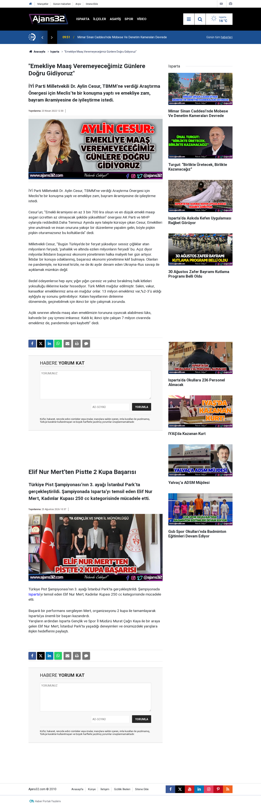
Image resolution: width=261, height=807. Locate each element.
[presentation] (42, 37)
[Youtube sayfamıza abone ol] (189, 789)
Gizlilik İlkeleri (122, 789)
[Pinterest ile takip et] (218, 789)
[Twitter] (41, 343)
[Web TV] (221, 4)
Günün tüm (219, 37)
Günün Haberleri (62, 3)
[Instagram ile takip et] (208, 789)
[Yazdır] (77, 343)
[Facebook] (32, 343)
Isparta (82, 19)
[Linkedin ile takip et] (199, 789)
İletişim (105, 789)
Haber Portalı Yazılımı (48, 801)
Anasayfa (39, 51)
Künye (92, 789)
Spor (129, 19)
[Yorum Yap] (86, 343)
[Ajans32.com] (48, 19)
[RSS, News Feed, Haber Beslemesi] (228, 789)
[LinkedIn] (49, 343)
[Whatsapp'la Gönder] (58, 343)
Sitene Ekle (92, 3)
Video (141, 19)
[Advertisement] (18, 101)
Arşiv (78, 3)
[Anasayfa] (30, 3)
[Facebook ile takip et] (170, 789)
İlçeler (99, 19)
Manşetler (42, 3)
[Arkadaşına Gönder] (67, 343)
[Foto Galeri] (230, 4)
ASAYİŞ (115, 19)
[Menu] (188, 19)
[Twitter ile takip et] (180, 789)
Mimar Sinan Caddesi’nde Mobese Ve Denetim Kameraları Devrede (122, 37)
